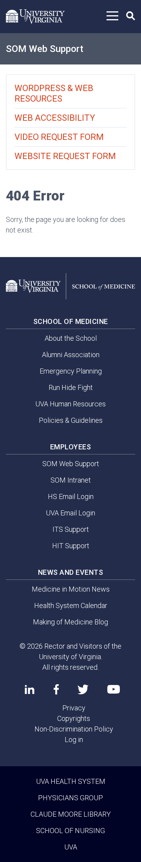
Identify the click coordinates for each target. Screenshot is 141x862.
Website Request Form (65, 156)
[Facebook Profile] (56, 689)
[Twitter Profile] (83, 689)
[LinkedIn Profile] (29, 689)
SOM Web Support (44, 48)
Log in (74, 739)
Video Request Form (59, 137)
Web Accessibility (54, 118)
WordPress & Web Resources (53, 93)
